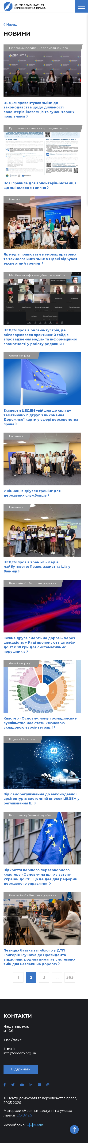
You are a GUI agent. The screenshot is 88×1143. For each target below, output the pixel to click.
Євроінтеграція (20, 355)
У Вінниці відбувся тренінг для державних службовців (32, 493)
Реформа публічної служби (30, 815)
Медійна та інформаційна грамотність (37, 275)
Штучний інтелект (22, 739)
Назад (12, 24)
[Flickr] (39, 1084)
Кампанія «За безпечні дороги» (32, 583)
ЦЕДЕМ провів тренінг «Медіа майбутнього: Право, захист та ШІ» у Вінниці (37, 566)
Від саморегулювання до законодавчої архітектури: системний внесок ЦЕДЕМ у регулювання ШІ (42, 798)
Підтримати (21, 1069)
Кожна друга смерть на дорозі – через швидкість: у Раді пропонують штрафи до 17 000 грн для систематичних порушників (40, 645)
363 (69, 977)
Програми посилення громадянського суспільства (38, 48)
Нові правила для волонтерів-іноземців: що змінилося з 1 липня (40, 185)
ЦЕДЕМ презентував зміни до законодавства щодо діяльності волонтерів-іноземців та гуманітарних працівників (39, 110)
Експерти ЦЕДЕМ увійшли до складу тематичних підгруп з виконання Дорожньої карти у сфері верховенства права (41, 417)
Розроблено (14, 1125)
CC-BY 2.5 (24, 1115)
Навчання (16, 199)
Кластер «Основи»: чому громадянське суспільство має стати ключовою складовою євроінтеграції (40, 723)
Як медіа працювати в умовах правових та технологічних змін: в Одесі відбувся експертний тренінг (40, 259)
